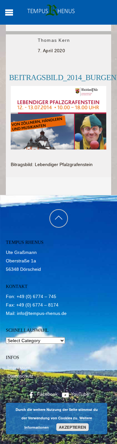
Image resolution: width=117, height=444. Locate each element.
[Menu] (9, 12)
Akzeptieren (72, 427)
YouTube (79, 394)
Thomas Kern (54, 40)
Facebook (47, 394)
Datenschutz (20, 375)
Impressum (19, 367)
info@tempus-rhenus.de (42, 313)
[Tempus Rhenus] (50, 13)
